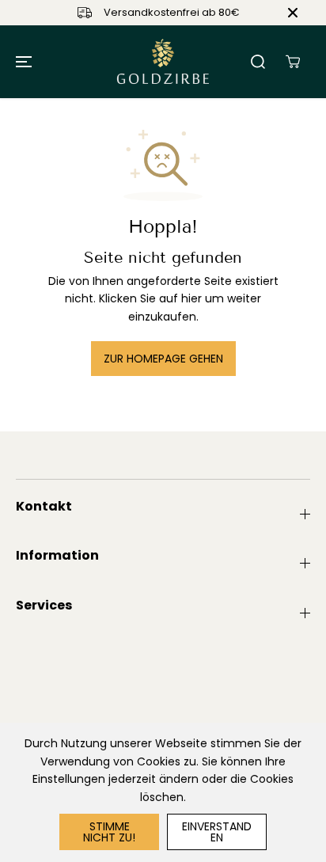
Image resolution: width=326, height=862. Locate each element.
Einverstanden (217, 831)
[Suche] (258, 61)
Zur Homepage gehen (163, 358)
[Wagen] (292, 61)
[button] (21, 61)
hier (191, 298)
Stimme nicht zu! (109, 831)
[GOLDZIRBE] (163, 61)
